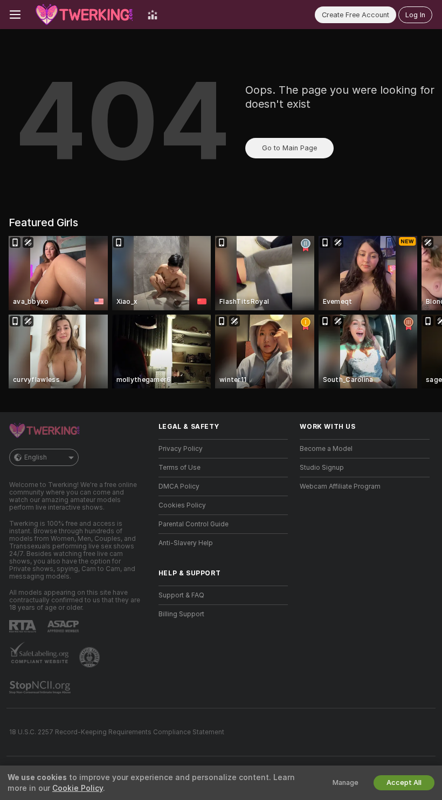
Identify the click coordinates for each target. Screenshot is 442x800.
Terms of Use (179, 467)
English (35, 457)
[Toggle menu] (15, 14)
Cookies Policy (182, 505)
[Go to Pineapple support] (90, 657)
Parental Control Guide (193, 524)
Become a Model (326, 449)
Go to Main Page (289, 148)
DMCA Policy (178, 486)
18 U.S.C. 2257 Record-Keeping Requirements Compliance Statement (116, 732)
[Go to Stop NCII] (41, 687)
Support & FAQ (181, 595)
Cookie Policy (77, 788)
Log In (415, 15)
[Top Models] (152, 14)
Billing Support (181, 614)
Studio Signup (322, 467)
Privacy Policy (180, 449)
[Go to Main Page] (84, 14)
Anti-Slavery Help (185, 543)
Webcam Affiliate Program (340, 486)
